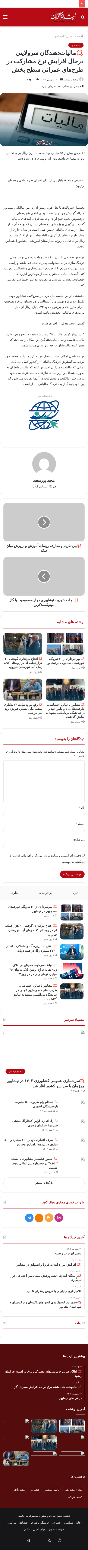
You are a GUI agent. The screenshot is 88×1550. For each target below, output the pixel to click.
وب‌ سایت (79, 839)
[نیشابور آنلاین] (63, 17)
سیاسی (68, 1522)
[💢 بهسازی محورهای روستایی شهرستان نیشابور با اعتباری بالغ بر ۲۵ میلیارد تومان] (16, 1442)
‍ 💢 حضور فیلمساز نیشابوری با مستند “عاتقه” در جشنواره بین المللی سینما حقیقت (34, 1163)
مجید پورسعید (70, 79)
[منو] (5, 18)
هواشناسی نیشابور (35, 1529)
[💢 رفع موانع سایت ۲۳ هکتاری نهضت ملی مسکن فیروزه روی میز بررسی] (22, 690)
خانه (78, 1522)
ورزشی (11, 1522)
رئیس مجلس (52, 1489)
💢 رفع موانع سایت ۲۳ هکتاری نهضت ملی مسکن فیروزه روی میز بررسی (23, 708)
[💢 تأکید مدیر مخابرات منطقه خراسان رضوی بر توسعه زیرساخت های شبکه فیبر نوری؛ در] (72, 1458)
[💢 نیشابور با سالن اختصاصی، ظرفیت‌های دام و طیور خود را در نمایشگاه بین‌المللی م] (65, 690)
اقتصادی (59, 36)
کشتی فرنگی (75, 1497)
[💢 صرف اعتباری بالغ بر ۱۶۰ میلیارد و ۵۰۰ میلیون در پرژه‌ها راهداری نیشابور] (73, 1146)
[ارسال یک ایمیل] (61, 79)
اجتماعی (56, 1522)
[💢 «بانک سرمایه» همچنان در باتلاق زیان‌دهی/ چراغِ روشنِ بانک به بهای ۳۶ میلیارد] (72, 971)
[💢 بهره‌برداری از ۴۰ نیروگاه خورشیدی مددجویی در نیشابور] (65, 644)
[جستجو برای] (83, 18)
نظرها (14, 892)
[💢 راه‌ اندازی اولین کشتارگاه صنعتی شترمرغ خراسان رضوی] (73, 1127)
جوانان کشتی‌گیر (73, 1489)
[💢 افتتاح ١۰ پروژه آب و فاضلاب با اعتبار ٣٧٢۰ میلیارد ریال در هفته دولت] (72, 952)
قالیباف (35, 1489)
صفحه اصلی (73, 36)
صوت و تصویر (56, 1529)
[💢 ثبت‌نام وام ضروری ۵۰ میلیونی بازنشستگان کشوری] (73, 1108)
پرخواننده (45, 892)
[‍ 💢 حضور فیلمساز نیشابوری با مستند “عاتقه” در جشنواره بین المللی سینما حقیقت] (73, 1165)
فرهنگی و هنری (40, 1522)
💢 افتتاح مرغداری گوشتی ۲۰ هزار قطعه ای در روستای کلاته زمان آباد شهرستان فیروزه (23, 663)
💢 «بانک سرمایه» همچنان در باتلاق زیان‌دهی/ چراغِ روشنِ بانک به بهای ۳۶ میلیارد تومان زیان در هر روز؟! (33, 970)
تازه (75, 892)
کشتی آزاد (19, 1489)
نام (82, 807)
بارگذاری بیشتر (44, 1182)
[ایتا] (39, 1218)
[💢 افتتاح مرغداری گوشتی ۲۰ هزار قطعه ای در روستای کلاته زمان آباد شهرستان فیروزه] (22, 644)
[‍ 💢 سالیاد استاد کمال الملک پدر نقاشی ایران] (44, 1458)
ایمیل (80, 823)
